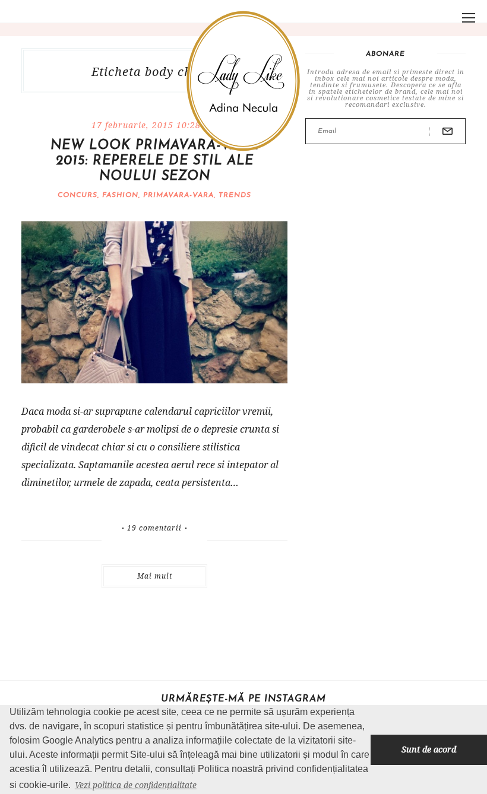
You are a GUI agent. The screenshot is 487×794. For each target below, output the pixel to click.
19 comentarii (154, 528)
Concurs (77, 195)
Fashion (120, 195)
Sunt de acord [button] (428, 749)
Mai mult (154, 576)
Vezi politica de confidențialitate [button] (136, 784)
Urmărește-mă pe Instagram (243, 699)
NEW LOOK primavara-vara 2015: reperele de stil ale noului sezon (154, 161)
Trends (235, 195)
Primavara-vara (178, 195)
